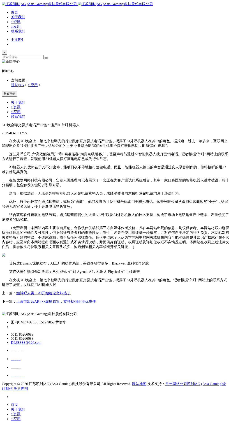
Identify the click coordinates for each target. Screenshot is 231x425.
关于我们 (18, 17)
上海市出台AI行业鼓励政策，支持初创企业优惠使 (56, 301)
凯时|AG (17, 85)
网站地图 (139, 384)
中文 (14, 40)
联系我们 (18, 31)
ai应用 (16, 26)
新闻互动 (9, 93)
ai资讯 (16, 22)
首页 (14, 12)
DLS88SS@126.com (26, 342)
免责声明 (21, 388)
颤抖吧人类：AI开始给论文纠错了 (43, 293)
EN (20, 40)
